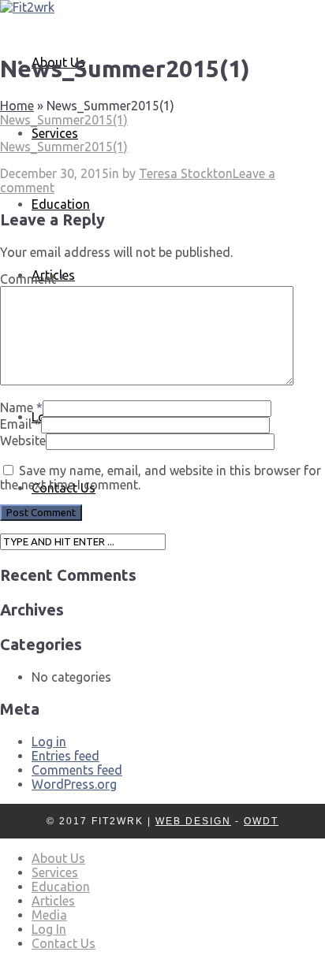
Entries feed (65, 756)
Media (49, 915)
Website (23, 440)
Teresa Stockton (186, 173)
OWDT (261, 821)
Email (16, 424)
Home (17, 106)
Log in (49, 741)
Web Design (193, 821)
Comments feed (77, 770)
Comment (32, 279)
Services (55, 133)
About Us (58, 858)
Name (16, 407)
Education (61, 204)
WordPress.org (74, 784)
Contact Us (63, 943)
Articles (53, 901)
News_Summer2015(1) (64, 120)
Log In (49, 929)
